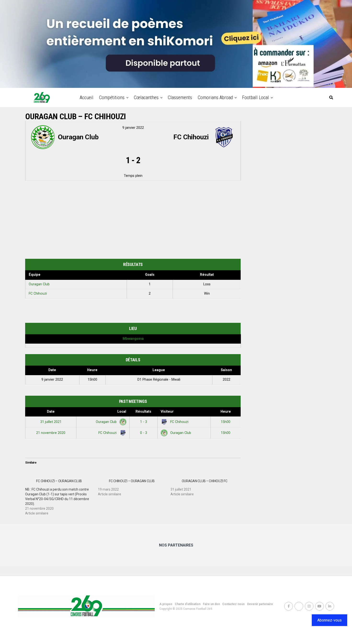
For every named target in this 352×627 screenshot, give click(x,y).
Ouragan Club (39, 284)
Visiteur (167, 412)
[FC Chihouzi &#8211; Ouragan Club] (61, 495)
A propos (165, 604)
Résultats (143, 412)
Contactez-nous (233, 604)
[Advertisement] (133, 220)
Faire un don (211, 604)
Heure (226, 412)
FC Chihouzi (38, 294)
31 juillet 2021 (51, 422)
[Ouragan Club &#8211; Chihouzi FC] (206, 486)
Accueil (86, 97)
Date (51, 412)
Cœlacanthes (146, 97)
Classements (180, 97)
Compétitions (112, 97)
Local (121, 412)
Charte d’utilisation (187, 604)
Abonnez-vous (329, 620)
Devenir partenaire (260, 604)
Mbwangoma (133, 339)
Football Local (255, 97)
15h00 (225, 422)
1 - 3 (143, 422)
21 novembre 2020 (50, 433)
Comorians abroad (215, 97)
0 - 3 (143, 433)
